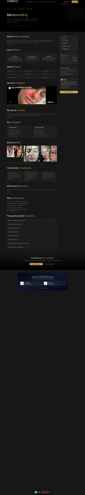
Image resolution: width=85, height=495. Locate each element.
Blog (72, 3)
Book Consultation (69, 91)
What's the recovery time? (13, 235)
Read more (9, 44)
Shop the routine (42, 288)
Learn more (10, 178)
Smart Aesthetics (65, 3)
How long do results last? (13, 239)
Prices (36, 1)
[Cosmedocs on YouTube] (77, 3)
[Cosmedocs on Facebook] (76, 3)
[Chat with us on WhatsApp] (35, 492)
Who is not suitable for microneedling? (15, 247)
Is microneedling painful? (13, 231)
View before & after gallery (66, 74)
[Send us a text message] (39, 492)
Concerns (41, 1)
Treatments (29, 1)
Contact (54, 1)
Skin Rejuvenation (21, 8)
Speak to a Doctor (50, 264)
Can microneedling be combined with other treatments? (18, 243)
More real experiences (65, 87)
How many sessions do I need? (14, 227)
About (50, 1)
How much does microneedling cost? (15, 224)
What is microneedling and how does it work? (16, 220)
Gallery (45, 1)
